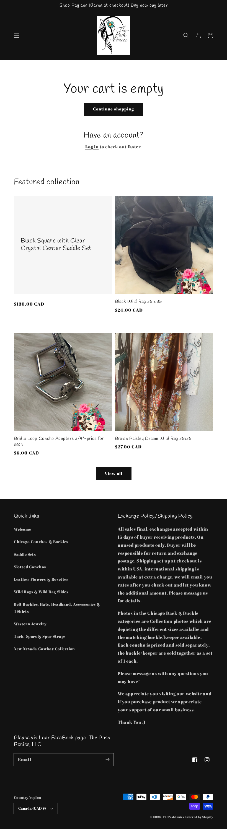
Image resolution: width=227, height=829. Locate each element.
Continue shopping (113, 109)
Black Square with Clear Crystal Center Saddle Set (56, 244)
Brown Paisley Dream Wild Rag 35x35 (153, 438)
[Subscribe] (107, 759)
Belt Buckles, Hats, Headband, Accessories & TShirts (57, 607)
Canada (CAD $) (32, 808)
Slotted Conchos (30, 566)
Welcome (22, 529)
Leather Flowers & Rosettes (41, 579)
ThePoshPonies (173, 817)
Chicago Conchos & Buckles (41, 541)
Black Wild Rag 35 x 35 (138, 301)
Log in (92, 147)
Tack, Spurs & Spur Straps (40, 636)
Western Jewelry (30, 623)
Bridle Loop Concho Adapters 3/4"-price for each (59, 442)
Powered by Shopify (199, 817)
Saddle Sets (25, 554)
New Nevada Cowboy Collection (44, 648)
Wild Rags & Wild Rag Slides (41, 591)
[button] (17, 35)
